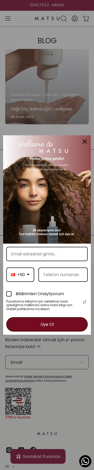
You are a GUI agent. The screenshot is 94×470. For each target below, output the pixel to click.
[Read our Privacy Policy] (84, 302)
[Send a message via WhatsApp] (85, 461)
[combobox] (20, 274)
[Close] (84, 141)
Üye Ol (47, 324)
